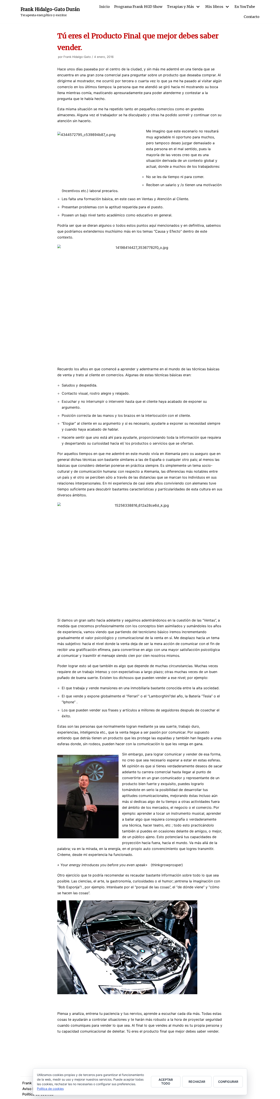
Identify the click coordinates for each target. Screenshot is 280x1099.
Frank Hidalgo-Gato (77, 57)
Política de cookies (50, 1088)
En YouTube (244, 6)
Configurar (228, 1081)
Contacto (251, 16)
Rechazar (197, 1081)
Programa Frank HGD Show (138, 6)
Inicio (104, 6)
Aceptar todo (166, 1081)
